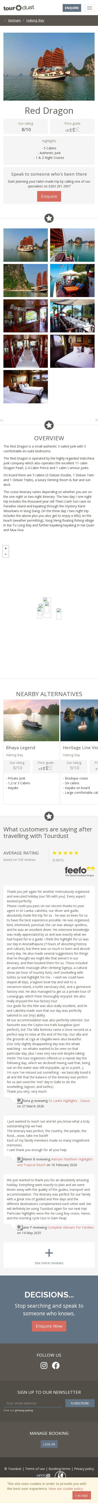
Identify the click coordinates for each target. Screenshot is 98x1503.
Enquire (72, 8)
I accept (81, 1495)
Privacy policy (84, 1469)
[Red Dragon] (47, 607)
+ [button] (6, 548)
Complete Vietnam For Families (71, 1227)
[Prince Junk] (59, 614)
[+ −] (49, 611)
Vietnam (14, 20)
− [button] (6, 554)
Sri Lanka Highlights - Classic (69, 1101)
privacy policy (24, 1410)
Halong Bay (35, 20)
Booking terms (59, 1469)
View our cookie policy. (66, 1488)
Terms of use (35, 1469)
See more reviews (49, 1253)
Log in (49, 1444)
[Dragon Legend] (39, 613)
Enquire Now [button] (49, 1326)
